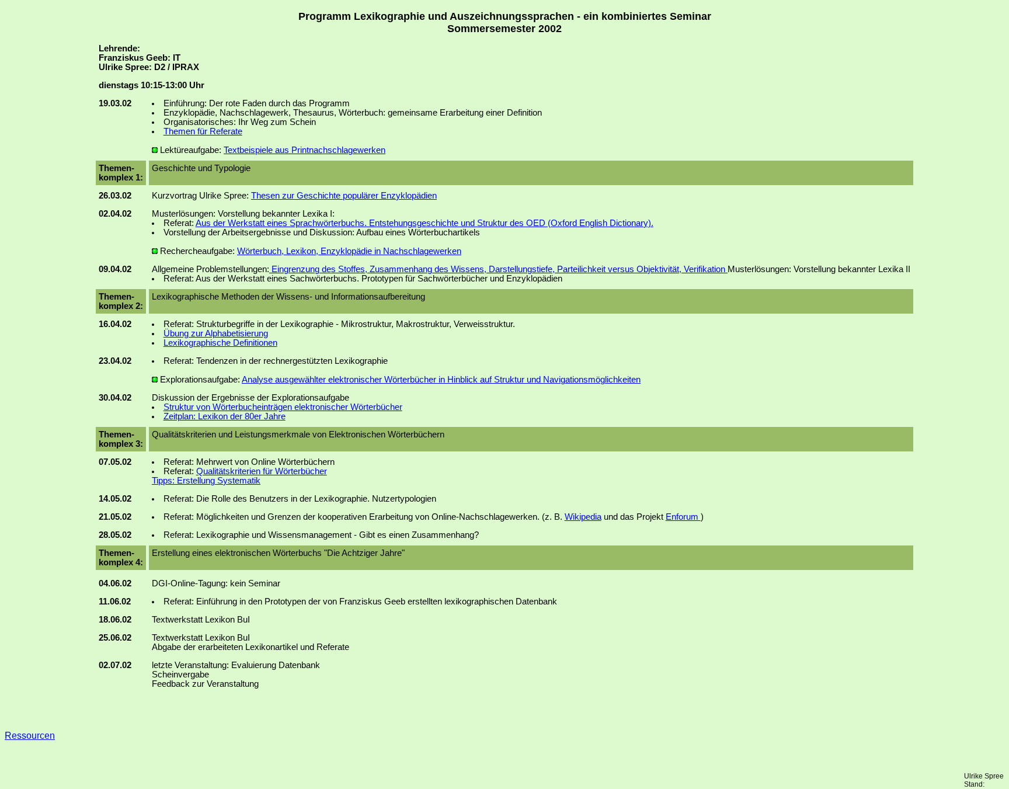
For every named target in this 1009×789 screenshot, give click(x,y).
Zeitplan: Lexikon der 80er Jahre (224, 416)
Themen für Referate (202, 131)
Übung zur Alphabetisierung (215, 333)
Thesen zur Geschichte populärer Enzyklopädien (344, 195)
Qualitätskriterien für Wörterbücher (261, 471)
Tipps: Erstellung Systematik (206, 480)
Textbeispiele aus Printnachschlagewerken (304, 150)
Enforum (683, 517)
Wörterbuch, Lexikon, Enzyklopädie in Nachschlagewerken (349, 251)
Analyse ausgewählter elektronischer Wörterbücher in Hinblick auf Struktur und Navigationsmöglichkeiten (441, 379)
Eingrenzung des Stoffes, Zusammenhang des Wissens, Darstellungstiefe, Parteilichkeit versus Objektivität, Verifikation (498, 269)
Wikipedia (583, 517)
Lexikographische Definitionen (220, 342)
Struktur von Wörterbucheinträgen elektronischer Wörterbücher (282, 407)
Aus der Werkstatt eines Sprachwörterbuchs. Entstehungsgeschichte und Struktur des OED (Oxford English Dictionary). (424, 223)
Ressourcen (30, 736)
